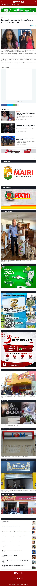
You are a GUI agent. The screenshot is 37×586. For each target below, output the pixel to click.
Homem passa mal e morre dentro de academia (25, 138)
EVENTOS (13, 4)
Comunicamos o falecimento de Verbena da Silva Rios (10, 526)
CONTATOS (17, 4)
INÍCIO (2, 4)
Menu (3, 1)
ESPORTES (17, 584)
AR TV (5, 4)
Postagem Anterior (4, 158)
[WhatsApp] (35, 25)
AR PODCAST (9, 4)
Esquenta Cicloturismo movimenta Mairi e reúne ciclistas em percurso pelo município (16, 545)
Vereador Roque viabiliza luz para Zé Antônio (25, 113)
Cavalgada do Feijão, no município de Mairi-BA (9, 555)
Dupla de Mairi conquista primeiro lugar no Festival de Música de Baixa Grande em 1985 (15, 532)
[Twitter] (32, 25)
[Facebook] (30, 25)
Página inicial (3, 17)
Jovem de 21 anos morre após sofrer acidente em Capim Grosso (12, 540)
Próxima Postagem (33, 158)
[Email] (33, 25)
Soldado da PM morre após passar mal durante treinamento (25, 125)
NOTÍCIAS (13, 584)
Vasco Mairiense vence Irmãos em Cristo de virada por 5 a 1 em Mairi (13, 565)
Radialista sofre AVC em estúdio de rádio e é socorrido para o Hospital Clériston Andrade (15, 561)
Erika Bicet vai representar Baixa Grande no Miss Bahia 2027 (11, 550)
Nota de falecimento (5, 521)
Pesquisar (33, 1)
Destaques (18, 111)
